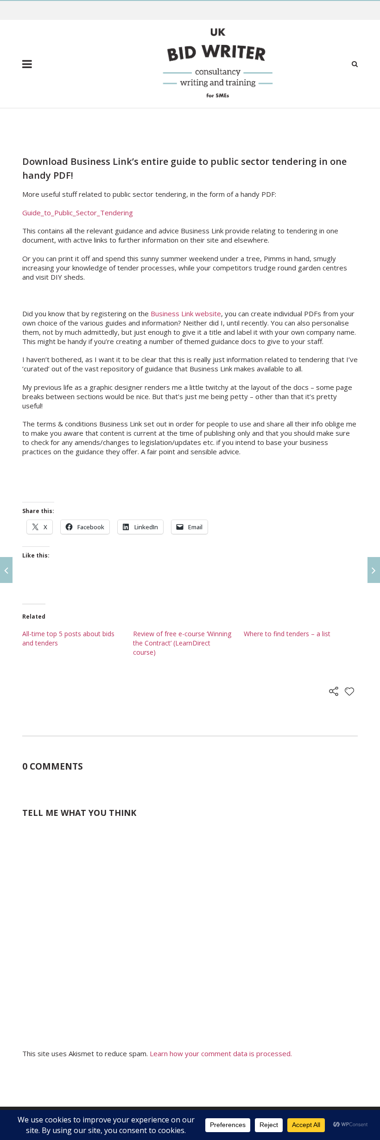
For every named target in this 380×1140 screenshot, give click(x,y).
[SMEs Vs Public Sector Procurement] (373, 570)
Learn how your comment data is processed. (221, 1053)
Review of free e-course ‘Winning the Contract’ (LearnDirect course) (182, 643)
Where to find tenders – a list (287, 633)
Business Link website (186, 313)
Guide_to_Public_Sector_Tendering (77, 212)
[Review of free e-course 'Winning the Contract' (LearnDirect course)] (6, 570)
